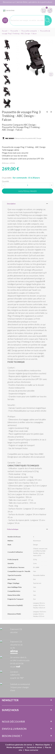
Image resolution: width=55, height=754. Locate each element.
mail (18, 667)
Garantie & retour (34, 747)
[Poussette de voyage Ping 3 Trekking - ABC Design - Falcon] (50, 73)
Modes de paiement (15, 747)
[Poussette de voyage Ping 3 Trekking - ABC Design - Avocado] (51, 112)
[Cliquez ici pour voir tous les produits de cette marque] (8, 138)
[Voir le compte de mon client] (50, 10)
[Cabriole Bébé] (9, 10)
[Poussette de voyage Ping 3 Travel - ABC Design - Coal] (47, 112)
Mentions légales (42, 745)
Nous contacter (31, 750)
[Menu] (5, 20)
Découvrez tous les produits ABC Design (28, 138)
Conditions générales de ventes (18, 745)
